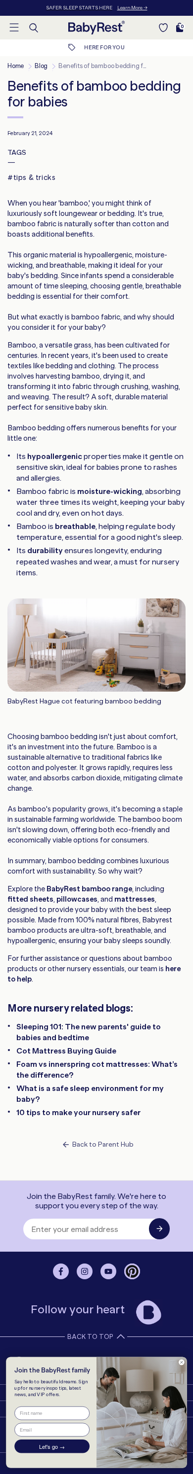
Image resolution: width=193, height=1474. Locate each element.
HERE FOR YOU (104, 47)
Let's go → (52, 1446)
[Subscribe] (159, 1228)
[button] (14, 27)
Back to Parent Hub (103, 1144)
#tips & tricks (31, 177)
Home (15, 66)
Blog (41, 66)
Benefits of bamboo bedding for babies (113, 66)
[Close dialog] (182, 1362)
